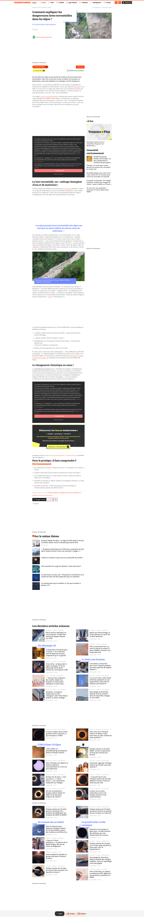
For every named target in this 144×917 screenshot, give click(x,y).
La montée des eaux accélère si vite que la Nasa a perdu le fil (61, 584)
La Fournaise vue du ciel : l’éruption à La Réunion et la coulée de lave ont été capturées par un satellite (62, 576)
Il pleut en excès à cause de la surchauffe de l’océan (62, 558)
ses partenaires (38, 161)
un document (67, 189)
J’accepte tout (59, 171)
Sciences (97, 7)
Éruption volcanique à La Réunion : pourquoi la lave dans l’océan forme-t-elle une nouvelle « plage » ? (62, 550)
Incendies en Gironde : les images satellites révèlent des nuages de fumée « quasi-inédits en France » (99, 182)
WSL (35, 249)
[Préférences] (119, 2)
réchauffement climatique (42, 369)
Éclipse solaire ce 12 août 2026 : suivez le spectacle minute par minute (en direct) (100, 752)
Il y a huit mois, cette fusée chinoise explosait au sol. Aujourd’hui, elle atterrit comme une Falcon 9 (100, 681)
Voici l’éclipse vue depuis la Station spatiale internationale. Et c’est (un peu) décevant (57, 766)
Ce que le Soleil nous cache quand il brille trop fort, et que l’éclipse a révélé (57, 734)
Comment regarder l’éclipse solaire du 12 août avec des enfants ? (101, 765)
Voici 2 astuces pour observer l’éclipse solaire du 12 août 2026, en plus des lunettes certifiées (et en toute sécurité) (56, 829)
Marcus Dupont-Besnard (44, 37)
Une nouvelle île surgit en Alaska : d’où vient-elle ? (61, 566)
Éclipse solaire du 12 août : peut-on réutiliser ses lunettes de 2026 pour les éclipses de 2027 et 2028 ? (56, 812)
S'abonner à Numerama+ (57, 447)
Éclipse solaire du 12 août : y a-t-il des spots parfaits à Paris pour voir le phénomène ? (100, 846)
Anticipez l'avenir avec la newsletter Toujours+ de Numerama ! (95, 144)
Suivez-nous (80, 67)
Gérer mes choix (58, 174)
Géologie (36, 503)
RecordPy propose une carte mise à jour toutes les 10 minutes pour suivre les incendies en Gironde (99, 175)
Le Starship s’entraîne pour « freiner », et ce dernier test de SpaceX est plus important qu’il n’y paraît (57, 652)
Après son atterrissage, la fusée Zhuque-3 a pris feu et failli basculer (100, 634)
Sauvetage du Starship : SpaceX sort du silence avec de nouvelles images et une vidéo (100, 695)
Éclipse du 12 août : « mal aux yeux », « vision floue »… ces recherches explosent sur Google (56, 780)
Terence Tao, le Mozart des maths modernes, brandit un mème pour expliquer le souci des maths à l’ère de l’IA (55, 681)
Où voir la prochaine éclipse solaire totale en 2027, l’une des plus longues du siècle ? (55, 794)
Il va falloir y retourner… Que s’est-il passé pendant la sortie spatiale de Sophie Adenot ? (100, 666)
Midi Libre (77, 87)
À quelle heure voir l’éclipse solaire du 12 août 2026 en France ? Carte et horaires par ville (100, 780)
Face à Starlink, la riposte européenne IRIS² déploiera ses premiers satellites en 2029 (100, 874)
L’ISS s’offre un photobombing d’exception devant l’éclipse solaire (56, 751)
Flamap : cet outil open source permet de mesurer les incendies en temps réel (98, 167)
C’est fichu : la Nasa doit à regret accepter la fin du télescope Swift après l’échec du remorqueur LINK (57, 667)
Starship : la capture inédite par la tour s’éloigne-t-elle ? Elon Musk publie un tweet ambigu (57, 695)
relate (50, 297)
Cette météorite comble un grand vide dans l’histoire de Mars (56, 856)
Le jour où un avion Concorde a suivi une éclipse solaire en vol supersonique (98, 794)
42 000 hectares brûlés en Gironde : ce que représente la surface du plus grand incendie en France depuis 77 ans (102, 159)
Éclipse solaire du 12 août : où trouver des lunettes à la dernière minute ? (57, 870)
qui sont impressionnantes (49, 96)
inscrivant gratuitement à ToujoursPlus (62, 455)
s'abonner (128, 2)
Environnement (107, 7)
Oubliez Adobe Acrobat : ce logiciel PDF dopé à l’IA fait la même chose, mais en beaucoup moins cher (62, 541)
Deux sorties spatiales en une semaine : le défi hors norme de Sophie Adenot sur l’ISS (56, 635)
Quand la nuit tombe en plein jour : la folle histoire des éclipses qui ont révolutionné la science (100, 832)
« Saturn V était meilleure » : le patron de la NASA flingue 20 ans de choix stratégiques (57, 843)
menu (34, 2)
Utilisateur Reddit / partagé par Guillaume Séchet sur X (64, 492)
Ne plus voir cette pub (39, 63)
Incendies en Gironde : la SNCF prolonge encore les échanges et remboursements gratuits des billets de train (55, 487)
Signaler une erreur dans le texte (42, 495)
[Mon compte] (116, 2)
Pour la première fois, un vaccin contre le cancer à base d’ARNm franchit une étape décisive (100, 649)
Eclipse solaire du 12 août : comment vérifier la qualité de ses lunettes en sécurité (100, 811)
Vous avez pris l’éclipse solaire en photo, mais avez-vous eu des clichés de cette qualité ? (101, 734)
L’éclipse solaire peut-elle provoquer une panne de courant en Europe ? (57, 473)
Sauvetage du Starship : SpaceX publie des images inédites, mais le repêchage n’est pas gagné (101, 860)
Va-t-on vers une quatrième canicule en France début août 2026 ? (97, 190)
